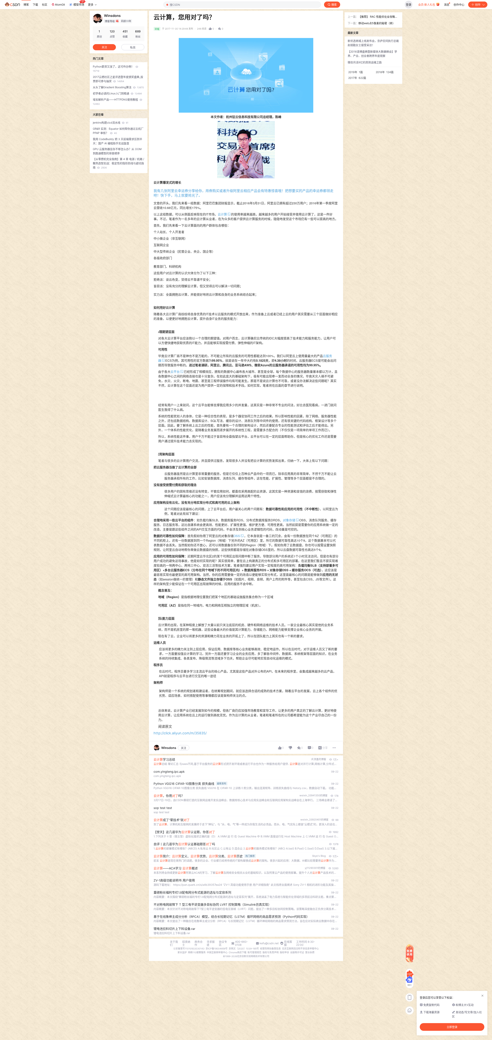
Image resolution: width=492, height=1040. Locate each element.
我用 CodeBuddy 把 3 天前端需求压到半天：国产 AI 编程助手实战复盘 (117, 141)
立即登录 (452, 1026)
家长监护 (182, 952)
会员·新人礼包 (427, 4)
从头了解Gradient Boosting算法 (118, 87)
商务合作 (198, 943)
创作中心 (459, 4)
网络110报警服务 (197, 952)
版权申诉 (284, 952)
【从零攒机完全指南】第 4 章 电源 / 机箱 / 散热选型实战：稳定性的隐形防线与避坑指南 (118, 163)
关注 (183, 747)
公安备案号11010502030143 (188, 948)
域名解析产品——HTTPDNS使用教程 (116, 101)
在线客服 (288, 943)
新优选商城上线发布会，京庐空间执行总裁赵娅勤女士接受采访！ (373, 43)
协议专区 (223, 943)
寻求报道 (211, 943)
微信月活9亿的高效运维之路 (365, 62)
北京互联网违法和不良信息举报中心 (300, 948)
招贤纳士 (186, 943)
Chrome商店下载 (237, 952)
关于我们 (174, 943)
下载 (35, 4)
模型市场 (78, 4)
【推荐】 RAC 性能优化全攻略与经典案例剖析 (378, 17)
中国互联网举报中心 (217, 952)
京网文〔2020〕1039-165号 (244, 948)
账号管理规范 (254, 952)
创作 (477, 4)
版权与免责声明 (271, 952)
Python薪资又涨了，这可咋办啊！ (114, 68)
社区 (44, 4)
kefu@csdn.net (269, 943)
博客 (26, 4)
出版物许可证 (297, 952)
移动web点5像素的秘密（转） (376, 23)
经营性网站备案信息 (270, 948)
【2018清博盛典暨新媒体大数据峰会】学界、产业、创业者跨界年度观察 (372, 53)
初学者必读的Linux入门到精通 (117, 93)
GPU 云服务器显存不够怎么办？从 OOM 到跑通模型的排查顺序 (117, 151)
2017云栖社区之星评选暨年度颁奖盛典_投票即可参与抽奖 (118, 79)
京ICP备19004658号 (217, 948)
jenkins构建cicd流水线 (110, 122)
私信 (132, 47)
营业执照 (309, 952)
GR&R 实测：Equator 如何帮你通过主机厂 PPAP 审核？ (118, 131)
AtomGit (60, 4)
